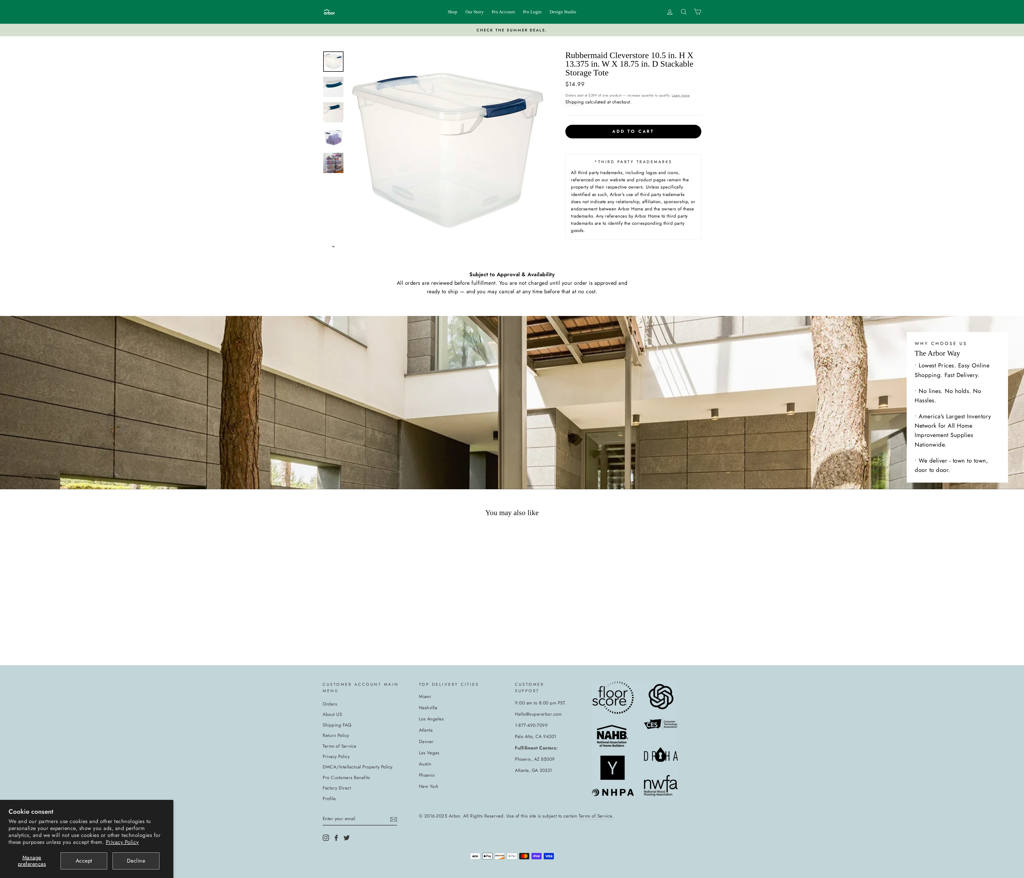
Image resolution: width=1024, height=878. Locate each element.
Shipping (574, 102)
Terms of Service (339, 746)
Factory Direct (337, 788)
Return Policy (336, 735)
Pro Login (532, 11)
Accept (84, 861)
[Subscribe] (393, 819)
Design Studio (563, 11)
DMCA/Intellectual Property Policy (358, 767)
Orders (330, 704)
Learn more (681, 95)
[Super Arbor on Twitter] (346, 837)
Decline (136, 861)
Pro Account (503, 11)
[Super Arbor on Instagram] (326, 837)
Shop (452, 11)
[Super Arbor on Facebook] (336, 837)
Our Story (474, 11)
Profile (329, 798)
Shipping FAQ (337, 725)
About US (332, 714)
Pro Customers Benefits (346, 777)
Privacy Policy (122, 842)
